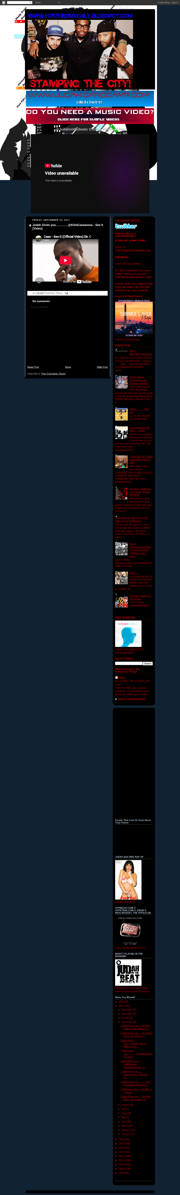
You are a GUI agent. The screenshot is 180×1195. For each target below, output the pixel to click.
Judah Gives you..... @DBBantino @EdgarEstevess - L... (134, 1064)
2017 (121, 1006)
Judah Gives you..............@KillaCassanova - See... (137, 1054)
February (126, 1130)
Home (68, 367)
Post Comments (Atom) (53, 374)
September (127, 1022)
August (125, 1105)
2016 (121, 1139)
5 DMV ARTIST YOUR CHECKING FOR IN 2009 (141, 460)
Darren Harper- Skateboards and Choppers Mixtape (139, 380)
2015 (121, 1143)
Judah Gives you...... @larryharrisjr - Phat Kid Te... (134, 1074)
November (127, 1014)
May (124, 1117)
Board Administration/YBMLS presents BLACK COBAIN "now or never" (140, 550)
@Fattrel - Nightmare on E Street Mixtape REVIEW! (140, 492)
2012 (121, 1156)
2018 (121, 1002)
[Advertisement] (67, 338)
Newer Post (33, 367)
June (124, 1113)
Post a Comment (39, 307)
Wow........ (135, 573)
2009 (121, 1169)
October (125, 1018)
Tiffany (122, 677)
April (124, 1121)
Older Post (102, 367)
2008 (121, 1173)
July (123, 1109)
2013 (121, 1152)
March (124, 1126)
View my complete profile (132, 699)
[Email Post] (66, 293)
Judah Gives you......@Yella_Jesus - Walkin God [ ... (134, 1043)
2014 (121, 1148)
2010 (121, 1164)
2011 (121, 1160)
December (127, 1009)
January (125, 1134)
